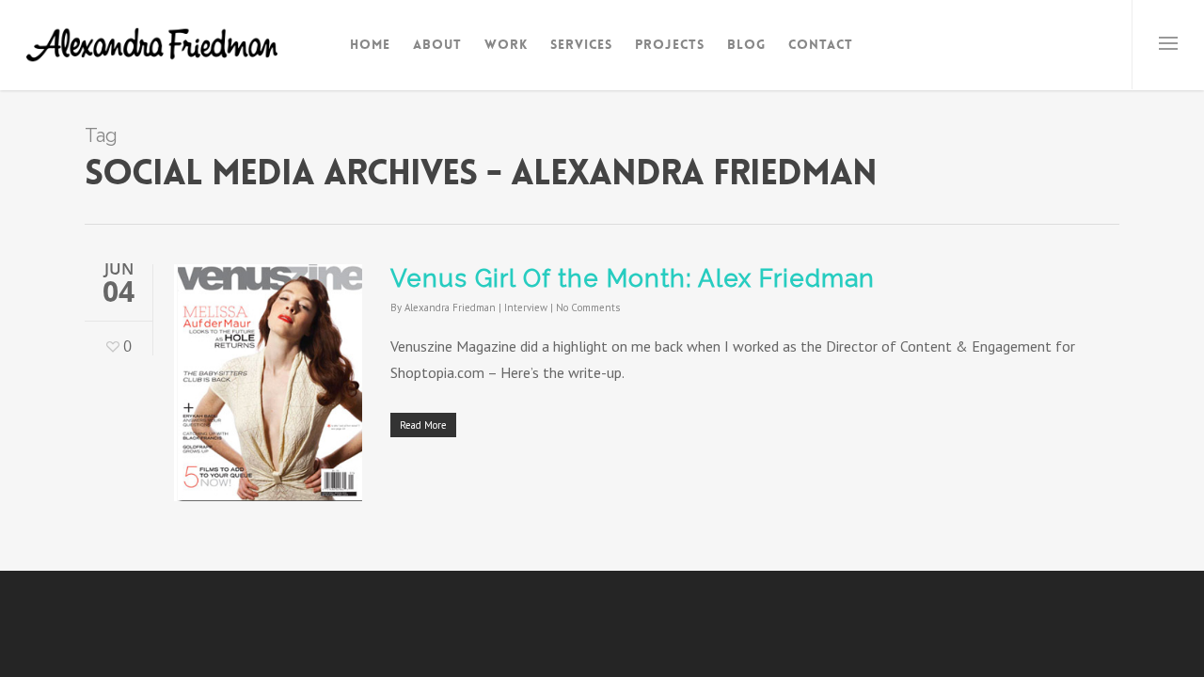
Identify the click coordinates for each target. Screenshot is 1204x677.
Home (370, 44)
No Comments (588, 307)
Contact (820, 44)
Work (506, 44)
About (437, 44)
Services (581, 44)
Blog (746, 44)
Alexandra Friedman (450, 307)
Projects (670, 44)
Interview (525, 307)
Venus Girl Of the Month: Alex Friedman (632, 278)
